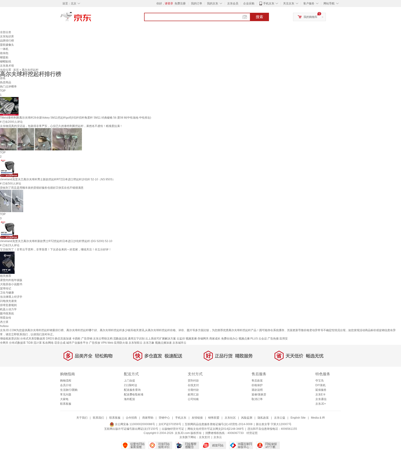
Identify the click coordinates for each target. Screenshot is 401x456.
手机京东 (268, 3)
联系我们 (98, 417)
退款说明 (257, 389)
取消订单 (257, 399)
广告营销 (86, 338)
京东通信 (321, 399)
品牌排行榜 (7, 40)
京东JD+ (320, 403)
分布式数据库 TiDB (21, 342)
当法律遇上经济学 (11, 296)
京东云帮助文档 (103, 338)
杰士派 (4, 321)
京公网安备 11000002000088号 (134, 424)
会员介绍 (65, 385)
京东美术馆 (7, 65)
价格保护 (257, 385)
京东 (91, 19)
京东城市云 (179, 342)
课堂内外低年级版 (11, 280)
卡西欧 (76, 338)
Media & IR (318, 417)
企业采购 (248, 3)
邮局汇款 (193, 394)
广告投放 (94, 342)
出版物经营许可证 (173, 428)
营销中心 (164, 417)
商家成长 (214, 338)
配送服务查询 (132, 389)
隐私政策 (263, 417)
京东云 (217, 437)
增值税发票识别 (9, 338)
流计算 (37, 342)
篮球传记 (5, 288)
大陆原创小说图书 (11, 284)
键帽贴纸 (5, 61)
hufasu (4, 326)
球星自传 (5, 317)
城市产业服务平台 (77, 342)
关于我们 (81, 417)
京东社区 (230, 417)
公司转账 (193, 399)
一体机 (4, 49)
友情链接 (197, 417)
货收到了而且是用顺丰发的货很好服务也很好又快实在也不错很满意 (42, 187)
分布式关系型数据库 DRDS (37, 338)
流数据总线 (120, 338)
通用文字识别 (136, 338)
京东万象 (148, 342)
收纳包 (4, 53)
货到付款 (193, 380)
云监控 (181, 338)
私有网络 (48, 342)
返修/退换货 (259, 394)
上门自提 (129, 380)
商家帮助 (147, 417)
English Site (298, 417)
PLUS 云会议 (258, 338)
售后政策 (257, 380)
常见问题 (65, 394)
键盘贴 (4, 57)
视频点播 (244, 338)
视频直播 (191, 338)
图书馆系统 (7, 313)
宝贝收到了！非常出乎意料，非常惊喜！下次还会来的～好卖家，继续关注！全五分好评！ (55, 249)
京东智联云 (135, 342)
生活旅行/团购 (69, 389)
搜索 (259, 17)
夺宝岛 (319, 380)
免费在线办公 (229, 338)
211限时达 (130, 385)
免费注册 (180, 3)
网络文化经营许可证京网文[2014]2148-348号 (216, 428)
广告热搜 (273, 338)
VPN (104, 342)
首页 (16, 69)
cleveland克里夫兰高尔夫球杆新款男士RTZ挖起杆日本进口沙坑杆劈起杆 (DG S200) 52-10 (56, 241)
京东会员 (232, 3)
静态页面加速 (63, 338)
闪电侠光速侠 (8, 301)
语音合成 (59, 342)
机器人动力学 (8, 309)
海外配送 (129, 399)
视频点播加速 (163, 342)
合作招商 (131, 417)
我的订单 (196, 3)
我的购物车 (310, 17)
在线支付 (193, 385)
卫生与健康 (7, 292)
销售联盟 (213, 417)
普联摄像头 (7, 44)
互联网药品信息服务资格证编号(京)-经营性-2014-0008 (218, 424)
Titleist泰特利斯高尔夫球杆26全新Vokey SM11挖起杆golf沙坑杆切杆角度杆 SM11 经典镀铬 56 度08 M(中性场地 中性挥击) (75, 117)
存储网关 (203, 338)
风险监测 (246, 417)
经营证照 (252, 433)
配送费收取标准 (133, 394)
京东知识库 (7, 36)
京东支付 (204, 437)
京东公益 (279, 417)
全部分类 (5, 32)
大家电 (64, 399)
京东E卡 (320, 394)
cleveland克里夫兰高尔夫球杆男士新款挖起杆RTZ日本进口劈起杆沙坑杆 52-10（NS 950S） (57, 179)
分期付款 (193, 389)
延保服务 (321, 389)
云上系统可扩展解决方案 (160, 338)
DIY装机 (320, 385)
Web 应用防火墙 (117, 342)
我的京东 (212, 3)
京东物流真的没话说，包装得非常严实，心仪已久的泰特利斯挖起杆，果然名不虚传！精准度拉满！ (61, 126)
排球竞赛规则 (8, 305)
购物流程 (65, 380)
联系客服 (65, 403)
